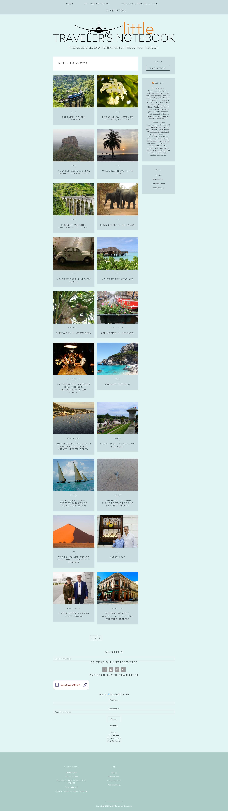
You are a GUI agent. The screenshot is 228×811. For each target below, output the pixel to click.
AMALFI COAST (73, 438)
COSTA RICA (73, 327)
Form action (103, 695)
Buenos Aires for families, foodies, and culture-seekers (117, 616)
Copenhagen (74, 379)
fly (73, 551)
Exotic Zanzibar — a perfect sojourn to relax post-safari (74, 503)
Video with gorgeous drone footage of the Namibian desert (117, 503)
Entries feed (158, 179)
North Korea (73, 608)
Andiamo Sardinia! (117, 384)
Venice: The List (71, 787)
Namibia (117, 495)
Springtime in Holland (117, 333)
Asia (74, 111)
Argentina (117, 608)
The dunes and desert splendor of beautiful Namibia (73, 560)
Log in (158, 175)
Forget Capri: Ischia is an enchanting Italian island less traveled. (74, 446)
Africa (74, 495)
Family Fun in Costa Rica (73, 333)
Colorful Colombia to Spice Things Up (71, 791)
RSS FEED (159, 83)
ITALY (117, 379)
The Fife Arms (158, 89)
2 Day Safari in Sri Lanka (117, 225)
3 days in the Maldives (117, 279)
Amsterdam (117, 327)
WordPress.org (158, 188)
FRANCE (117, 438)
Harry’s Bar (117, 557)
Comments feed (158, 184)
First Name (114, 700)
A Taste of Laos (158, 123)
